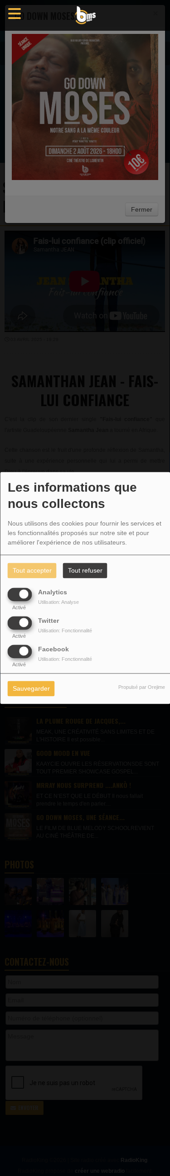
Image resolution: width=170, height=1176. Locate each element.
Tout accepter (32, 570)
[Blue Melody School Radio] (85, 15)
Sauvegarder (31, 688)
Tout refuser (85, 570)
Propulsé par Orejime (141, 687)
